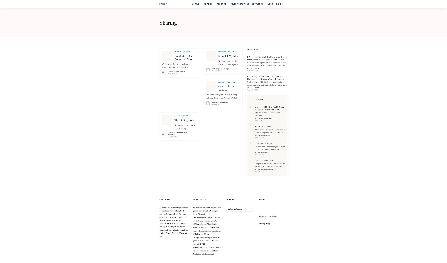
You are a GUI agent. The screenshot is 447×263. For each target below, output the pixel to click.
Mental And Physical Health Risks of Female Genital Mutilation (269, 108)
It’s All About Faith (263, 126)
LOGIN (270, 4)
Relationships (181, 116)
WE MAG (195, 4)
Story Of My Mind (228, 55)
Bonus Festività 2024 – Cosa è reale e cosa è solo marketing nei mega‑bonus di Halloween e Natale (207, 231)
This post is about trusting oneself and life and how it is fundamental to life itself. (270, 165)
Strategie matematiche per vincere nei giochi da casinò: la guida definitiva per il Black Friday (206, 241)
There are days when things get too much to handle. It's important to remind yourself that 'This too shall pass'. (270, 148)
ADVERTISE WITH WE (240, 4)
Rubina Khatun (267, 118)
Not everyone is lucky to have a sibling (184, 127)
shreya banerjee (267, 169)
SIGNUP (279, 4)
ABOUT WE (221, 4)
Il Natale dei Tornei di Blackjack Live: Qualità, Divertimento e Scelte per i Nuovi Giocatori (267, 58)
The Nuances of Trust (264, 160)
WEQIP (257, 68)
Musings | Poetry (182, 52)
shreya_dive (266, 135)
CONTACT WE (258, 4)
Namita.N (265, 152)
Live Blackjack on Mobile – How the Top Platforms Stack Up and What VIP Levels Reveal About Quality (265, 77)
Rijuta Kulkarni (180, 72)
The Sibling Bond (184, 120)
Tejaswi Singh (224, 69)
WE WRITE (208, 4)
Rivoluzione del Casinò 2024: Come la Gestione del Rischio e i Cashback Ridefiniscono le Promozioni (207, 251)
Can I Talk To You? (226, 88)
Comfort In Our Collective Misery (184, 57)
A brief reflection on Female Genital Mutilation (268, 114)
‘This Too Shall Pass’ (264, 143)
